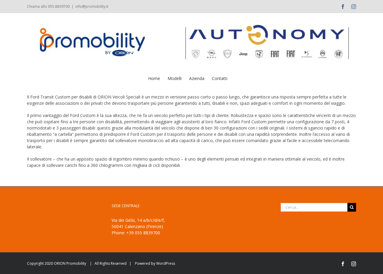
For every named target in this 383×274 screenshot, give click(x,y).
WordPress (165, 263)
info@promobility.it (91, 6)
